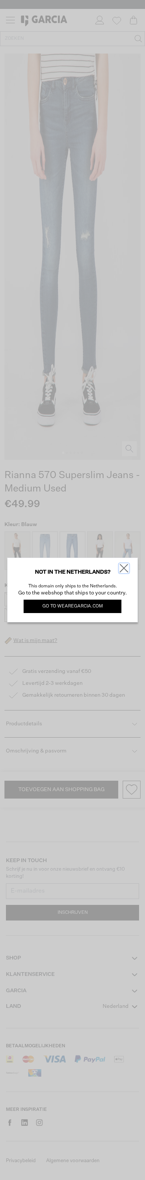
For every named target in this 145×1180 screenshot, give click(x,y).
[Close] (124, 568)
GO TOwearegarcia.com (72, 606)
